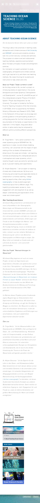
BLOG (15, 18)
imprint (36, 496)
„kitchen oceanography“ (11, 379)
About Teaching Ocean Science (14, 439)
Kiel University (32, 50)
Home (7, 435)
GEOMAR (8, 53)
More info (34, 27)
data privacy (27, 496)
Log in (37, 4)
